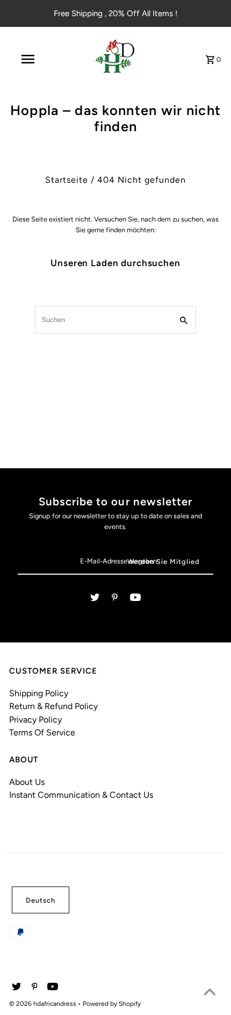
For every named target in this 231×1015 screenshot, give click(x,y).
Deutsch (40, 900)
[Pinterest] (115, 599)
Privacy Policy (35, 719)
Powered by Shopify (112, 1003)
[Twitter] (94, 599)
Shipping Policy (38, 693)
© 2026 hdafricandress (43, 1003)
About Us (27, 782)
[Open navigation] (30, 59)
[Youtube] (135, 599)
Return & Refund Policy (53, 706)
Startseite (66, 180)
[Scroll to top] (209, 993)
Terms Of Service (42, 732)
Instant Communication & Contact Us (81, 795)
